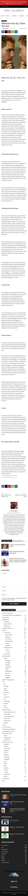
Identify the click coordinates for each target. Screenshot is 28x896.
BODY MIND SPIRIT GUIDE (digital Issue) (11, 615)
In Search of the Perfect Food (21, 495)
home (5, 694)
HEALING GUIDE (6, 656)
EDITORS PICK (5, 617)
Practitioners (7, 740)
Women (5, 707)
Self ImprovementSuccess (8, 731)
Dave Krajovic (5, 28)
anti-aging (7, 662)
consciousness (7, 748)
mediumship (6, 757)
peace (5, 761)
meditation (6, 755)
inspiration (6, 750)
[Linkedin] (16, 31)
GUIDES (4, 630)
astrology (6, 686)
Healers (5, 735)
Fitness (7, 669)
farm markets (8, 639)
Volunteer (6, 722)
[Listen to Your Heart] (5, 822)
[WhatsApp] (12, 31)
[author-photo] (14, 508)
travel (5, 705)
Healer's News (7, 714)
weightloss (7, 677)
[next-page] (5, 565)
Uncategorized (5, 778)
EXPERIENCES (5, 619)
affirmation (6, 744)
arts (5, 684)
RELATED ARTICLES (6, 541)
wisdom (5, 776)
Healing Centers (7, 737)
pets (5, 699)
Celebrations (7, 621)
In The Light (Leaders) (9, 716)
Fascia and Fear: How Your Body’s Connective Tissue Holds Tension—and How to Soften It (17, 560)
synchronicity (7, 774)
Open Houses (7, 626)
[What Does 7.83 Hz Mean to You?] (5, 835)
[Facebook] (2, 6)
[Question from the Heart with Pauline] (5, 546)
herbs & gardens (9, 641)
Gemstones (6, 692)
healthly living (8, 671)
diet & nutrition (8, 634)
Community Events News (10, 712)
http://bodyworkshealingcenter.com (14, 512)
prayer (5, 765)
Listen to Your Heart (14, 820)
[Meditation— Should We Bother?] (5, 828)
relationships (7, 701)
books (8, 652)
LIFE (3, 682)
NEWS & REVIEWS (6, 710)
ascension (6, 746)
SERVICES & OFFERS (7, 733)
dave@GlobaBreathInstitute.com (9, 475)
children (5, 690)
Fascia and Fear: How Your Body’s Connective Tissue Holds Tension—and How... (17, 810)
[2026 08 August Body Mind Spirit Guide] (5, 553)
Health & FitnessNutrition (8, 679)
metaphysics (7, 759)
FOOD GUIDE (7, 632)
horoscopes (6, 697)
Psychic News (7, 718)
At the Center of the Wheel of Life (6, 495)
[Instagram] (4, 6)
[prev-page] (2, 565)
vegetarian (7, 645)
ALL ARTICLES (8, 18)
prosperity (6, 768)
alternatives (8, 660)
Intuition (6, 752)
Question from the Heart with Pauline (18, 794)
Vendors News (7, 720)
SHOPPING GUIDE (8, 647)
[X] (7, 6)
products (7, 649)
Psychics (6, 770)
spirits (6, 772)
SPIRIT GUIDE (7, 654)
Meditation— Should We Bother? (17, 827)
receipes (7, 643)
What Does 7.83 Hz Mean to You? (17, 834)
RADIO (3, 725)
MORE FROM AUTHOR (18, 541)
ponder (5, 763)
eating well (7, 636)
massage (7, 675)
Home (2, 18)
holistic (5, 658)
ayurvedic (7, 664)
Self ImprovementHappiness (8, 729)
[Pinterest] (9, 31)
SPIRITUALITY (5, 742)
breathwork (8, 667)
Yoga (3, 780)
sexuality (6, 703)
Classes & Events (8, 624)
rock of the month (6, 727)
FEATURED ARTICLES (7, 628)
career (5, 688)
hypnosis (7, 673)
